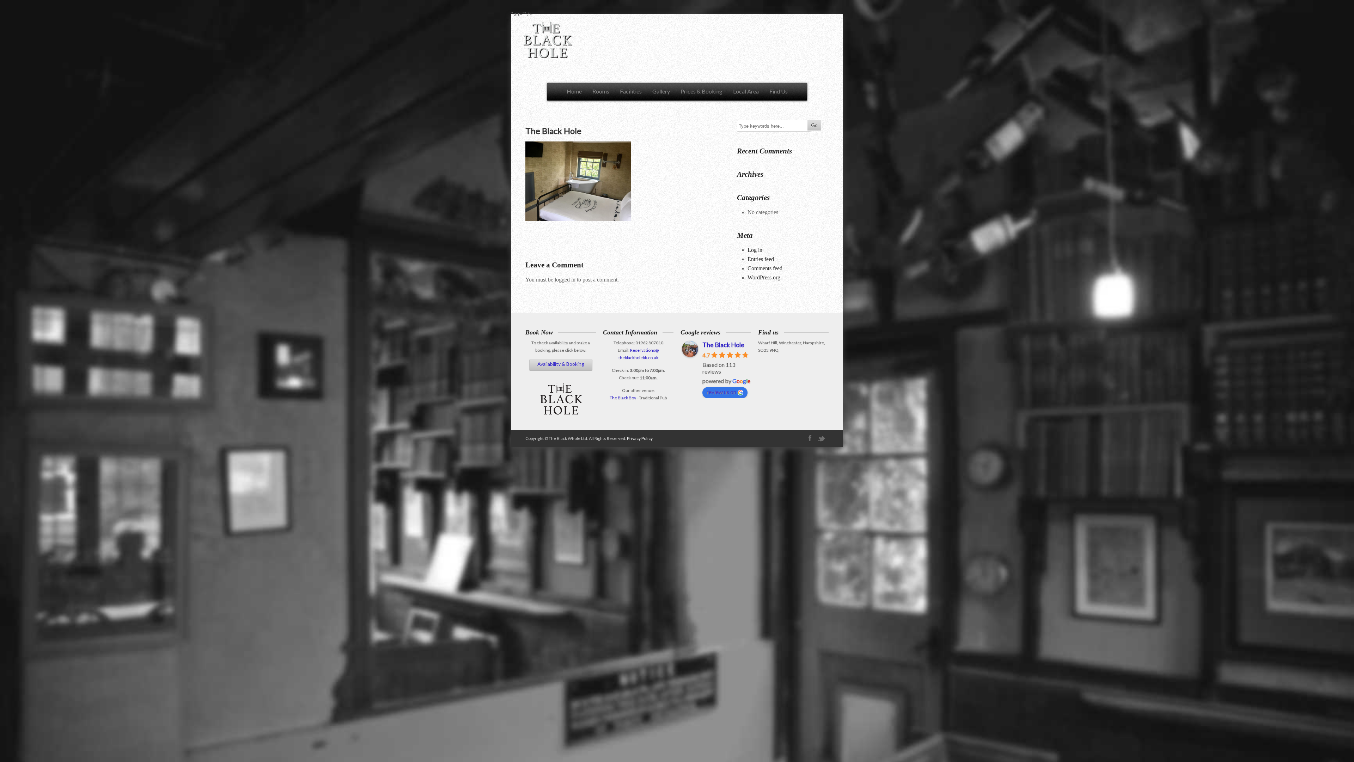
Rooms (600, 91)
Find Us (778, 91)
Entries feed (761, 259)
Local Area (746, 91)
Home (574, 91)
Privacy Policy (640, 438)
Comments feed (765, 268)
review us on (721, 391)
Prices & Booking (701, 91)
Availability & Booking (560, 364)
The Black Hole (723, 345)
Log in (755, 250)
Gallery (661, 91)
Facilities (631, 91)
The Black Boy (623, 397)
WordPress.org (764, 277)
